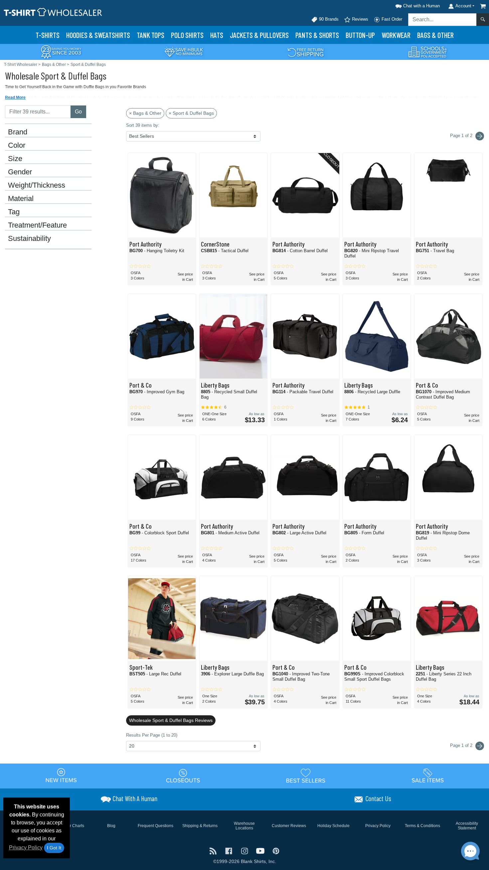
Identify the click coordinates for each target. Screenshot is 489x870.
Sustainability (29, 238)
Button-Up (360, 35)
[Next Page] (479, 136)
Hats (216, 35)
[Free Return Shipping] (305, 51)
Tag (14, 212)
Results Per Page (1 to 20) (151, 735)
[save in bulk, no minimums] (183, 51)
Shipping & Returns (200, 825)
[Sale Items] (428, 775)
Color (16, 145)
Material (21, 198)
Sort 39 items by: (142, 125)
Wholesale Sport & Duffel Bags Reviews (171, 720)
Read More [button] (15, 97)
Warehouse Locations (244, 825)
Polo (187, 35)
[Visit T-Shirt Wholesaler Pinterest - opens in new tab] (276, 850)
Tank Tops (150, 35)
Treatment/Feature (37, 225)
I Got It (54, 847)
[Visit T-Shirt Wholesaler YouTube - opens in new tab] (261, 850)
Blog (111, 825)
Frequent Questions (155, 825)
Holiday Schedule (333, 825)
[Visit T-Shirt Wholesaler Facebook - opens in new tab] (229, 850)
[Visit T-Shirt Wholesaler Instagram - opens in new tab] (245, 850)
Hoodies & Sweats (98, 35)
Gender (20, 172)
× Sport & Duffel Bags (191, 113)
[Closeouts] (183, 775)
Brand (17, 132)
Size (15, 158)
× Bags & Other (145, 113)
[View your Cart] (483, 6)
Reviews (359, 19)
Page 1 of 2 (462, 745)
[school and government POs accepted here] (428, 52)
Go (78, 111)
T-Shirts (48, 35)
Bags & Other (435, 35)
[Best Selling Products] (306, 775)
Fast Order (391, 19)
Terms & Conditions (422, 825)
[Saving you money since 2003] (61, 51)
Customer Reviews (289, 825)
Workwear (396, 35)
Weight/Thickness (36, 185)
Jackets (259, 35)
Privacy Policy (26, 847)
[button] (416, 5)
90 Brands (328, 19)
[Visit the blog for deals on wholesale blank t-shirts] (214, 850)
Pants (317, 35)
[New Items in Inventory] (61, 775)
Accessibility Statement (467, 825)
